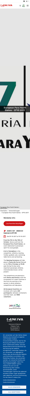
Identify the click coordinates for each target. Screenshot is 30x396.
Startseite (3, 211)
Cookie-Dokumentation (9, 379)
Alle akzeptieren (14, 392)
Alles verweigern (14, 387)
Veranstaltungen (14, 211)
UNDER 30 (19, 231)
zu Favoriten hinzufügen (15, 223)
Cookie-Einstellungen (9, 382)
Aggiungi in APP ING (10, 233)
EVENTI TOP (11, 231)
